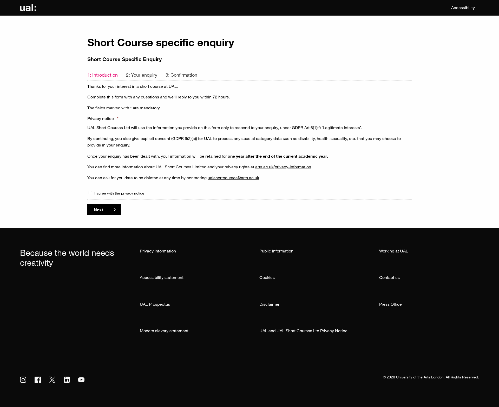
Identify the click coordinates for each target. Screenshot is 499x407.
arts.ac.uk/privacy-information (283, 166)
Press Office (390, 304)
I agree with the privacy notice (119, 193)
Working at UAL (393, 250)
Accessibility (463, 7)
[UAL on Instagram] (23, 380)
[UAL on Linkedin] (67, 380)
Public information (276, 250)
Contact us (389, 277)
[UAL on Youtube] (81, 380)
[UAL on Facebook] (38, 380)
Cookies (267, 277)
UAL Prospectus (155, 304)
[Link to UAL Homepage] (28, 8)
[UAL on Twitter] (52, 380)
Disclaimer (269, 304)
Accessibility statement (161, 277)
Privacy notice (103, 118)
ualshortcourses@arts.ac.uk (233, 177)
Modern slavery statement (164, 330)
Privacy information (158, 250)
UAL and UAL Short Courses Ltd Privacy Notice (303, 330)
